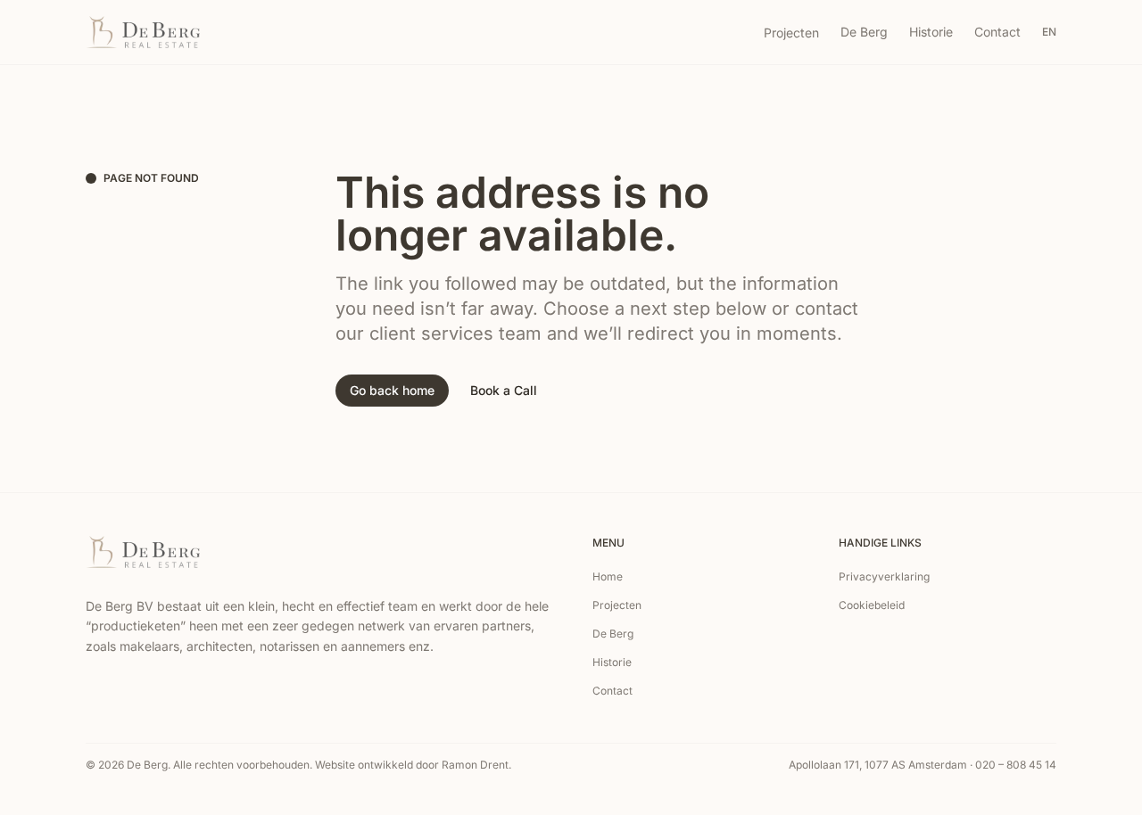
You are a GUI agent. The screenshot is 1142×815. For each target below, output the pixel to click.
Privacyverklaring (884, 576)
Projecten (791, 32)
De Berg (864, 31)
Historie (931, 31)
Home (607, 576)
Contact (997, 31)
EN (1049, 31)
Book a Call (503, 390)
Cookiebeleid (872, 605)
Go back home (392, 390)
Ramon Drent (475, 764)
